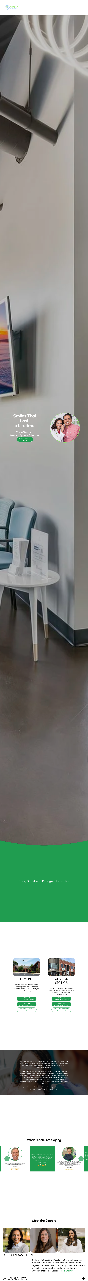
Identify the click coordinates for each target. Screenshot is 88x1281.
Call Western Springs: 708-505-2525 (61, 1010)
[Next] (81, 1158)
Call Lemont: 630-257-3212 (26, 1010)
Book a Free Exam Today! (25, 439)
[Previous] (7, 1158)
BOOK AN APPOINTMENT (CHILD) (26, 1004)
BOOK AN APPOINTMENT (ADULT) (26, 999)
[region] (44, 1159)
